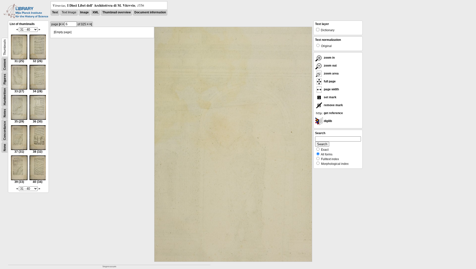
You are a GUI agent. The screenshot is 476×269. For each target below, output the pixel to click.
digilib (327, 121)
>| (90, 24)
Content (4, 64)
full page (329, 81)
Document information (150, 12)
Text (55, 12)
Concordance (4, 130)
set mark (329, 97)
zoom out (330, 65)
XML (95, 12)
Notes (4, 113)
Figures (4, 79)
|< (60, 24)
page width (331, 89)
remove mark (333, 105)
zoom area (331, 73)
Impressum (109, 266)
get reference (333, 113)
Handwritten (4, 96)
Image (84, 12)
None (4, 147)
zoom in (329, 57)
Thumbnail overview (116, 12)
